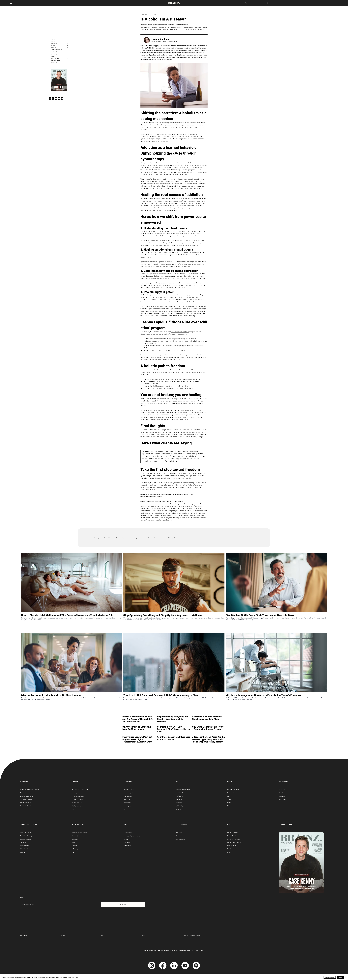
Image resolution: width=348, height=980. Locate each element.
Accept (340, 977)
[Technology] (67, 54)
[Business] (67, 39)
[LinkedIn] (56, 98)
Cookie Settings (329, 977)
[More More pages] (128, 811)
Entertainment (55, 58)
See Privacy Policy (73, 977)
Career (53, 41)
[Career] (67, 41)
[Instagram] (50, 98)
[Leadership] (67, 43)
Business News (55, 60)
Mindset (53, 45)
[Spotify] (62, 98)
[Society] (67, 56)
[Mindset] (67, 45)
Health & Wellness (56, 49)
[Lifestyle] (67, 48)
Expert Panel (55, 62)
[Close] (346, 977)
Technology (54, 54)
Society (53, 56)
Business (53, 39)
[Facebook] (53, 98)
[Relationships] (67, 52)
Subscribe (243, 3)
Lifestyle (53, 47)
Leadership (54, 43)
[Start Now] (71, 624)
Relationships (55, 52)
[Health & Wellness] (67, 50)
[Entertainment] (67, 58)
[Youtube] (59, 98)
